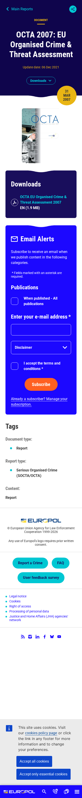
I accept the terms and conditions (42, 366)
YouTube (59, 636)
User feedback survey (41, 577)
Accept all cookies (34, 761)
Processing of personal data (29, 611)
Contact (55, 791)
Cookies (14, 601)
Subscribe (41, 384)
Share (73, 9)
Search (44, 791)
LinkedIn (37, 636)
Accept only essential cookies (43, 774)
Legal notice (17, 596)
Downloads (38, 80)
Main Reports (22, 9)
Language (66, 791)
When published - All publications (40, 301)
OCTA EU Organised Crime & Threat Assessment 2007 (43, 200)
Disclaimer (23, 347)
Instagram (30, 636)
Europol (19, 791)
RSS (22, 636)
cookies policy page (41, 733)
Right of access (20, 606)
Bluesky (52, 636)
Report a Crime (30, 563)
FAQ (60, 563)
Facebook (44, 636)
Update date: (32, 67)
